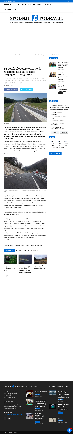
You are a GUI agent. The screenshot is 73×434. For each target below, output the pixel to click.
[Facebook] (65, 1)
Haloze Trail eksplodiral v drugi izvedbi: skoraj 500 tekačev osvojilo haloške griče (39, 417)
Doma (5, 55)
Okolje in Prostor (19, 55)
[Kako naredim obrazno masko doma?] (29, 393)
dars (11, 245)
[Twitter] (68, 1)
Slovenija (37, 5)
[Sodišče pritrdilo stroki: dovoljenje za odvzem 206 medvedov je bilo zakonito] (10, 259)
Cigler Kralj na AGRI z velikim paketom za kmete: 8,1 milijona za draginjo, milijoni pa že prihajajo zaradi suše (40, 403)
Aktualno (26, 5)
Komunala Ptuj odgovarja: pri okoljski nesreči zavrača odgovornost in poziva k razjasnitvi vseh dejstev (25, 268)
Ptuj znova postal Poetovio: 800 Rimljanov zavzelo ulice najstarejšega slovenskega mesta (62, 88)
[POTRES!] (52, 420)
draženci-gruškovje (19, 245)
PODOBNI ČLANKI (9, 251)
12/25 (59, 144)
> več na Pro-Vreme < (59, 147)
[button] (67, 7)
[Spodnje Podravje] (36, 19)
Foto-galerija (10, 9)
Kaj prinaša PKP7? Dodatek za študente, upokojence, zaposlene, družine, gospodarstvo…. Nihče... (63, 394)
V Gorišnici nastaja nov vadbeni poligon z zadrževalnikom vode (39, 266)
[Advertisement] (36, 39)
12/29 (66, 144)
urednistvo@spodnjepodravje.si (13, 414)
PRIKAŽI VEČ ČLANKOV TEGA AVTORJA (27, 251)
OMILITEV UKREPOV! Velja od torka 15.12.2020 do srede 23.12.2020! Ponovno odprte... (63, 408)
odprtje (27, 245)
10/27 (52, 144)
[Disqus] (25, 305)
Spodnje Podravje (11, 5)
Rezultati (64, 132)
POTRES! (60, 418)
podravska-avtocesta (36, 245)
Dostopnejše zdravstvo (59, 120)
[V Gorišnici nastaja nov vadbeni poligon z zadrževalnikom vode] (40, 259)
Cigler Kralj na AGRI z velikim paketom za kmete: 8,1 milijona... (63, 64)
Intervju (48, 5)
